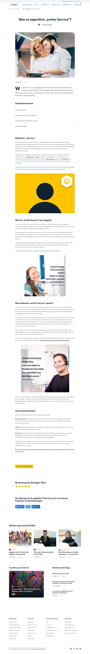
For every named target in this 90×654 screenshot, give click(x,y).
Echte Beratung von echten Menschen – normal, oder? (68, 553)
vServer (37, 157)
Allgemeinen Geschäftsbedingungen (37, 649)
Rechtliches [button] (68, 618)
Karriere (76, 1)
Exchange (65, 159)
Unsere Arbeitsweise (21, 126)
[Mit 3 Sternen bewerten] (22, 486)
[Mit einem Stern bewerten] (16, 486)
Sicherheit (55, 595)
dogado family (17, 9)
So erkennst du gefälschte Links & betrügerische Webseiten (62, 592)
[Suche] (75, 4)
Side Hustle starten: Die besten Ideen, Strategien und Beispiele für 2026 (63, 582)
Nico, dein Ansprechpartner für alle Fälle (44, 553)
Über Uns (72, 1)
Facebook (20, 506)
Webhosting (30, 157)
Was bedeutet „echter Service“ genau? (26, 121)
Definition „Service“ (21, 110)
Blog (80, 1)
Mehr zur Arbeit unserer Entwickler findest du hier (55, 340)
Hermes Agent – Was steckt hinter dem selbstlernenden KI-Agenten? (26, 590)
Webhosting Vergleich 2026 (60, 573)
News (13, 594)
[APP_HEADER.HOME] (13, 5)
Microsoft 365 (50, 159)
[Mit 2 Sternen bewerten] (19, 486)
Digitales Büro (56, 576)
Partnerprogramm (65, 1)
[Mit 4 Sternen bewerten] (25, 486)
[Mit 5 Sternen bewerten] (28, 486)
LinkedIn (37, 506)
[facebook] (77, 648)
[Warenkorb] (80, 4)
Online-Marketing (56, 585)
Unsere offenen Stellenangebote (24, 466)
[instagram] (74, 648)
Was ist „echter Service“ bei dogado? (26, 115)
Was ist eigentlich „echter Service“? (30, 9)
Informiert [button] (31, 618)
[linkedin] (70, 648)
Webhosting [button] (12, 618)
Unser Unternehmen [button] (52, 618)
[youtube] (80, 648)
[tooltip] (77, 4)
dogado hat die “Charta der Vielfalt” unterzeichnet (19, 553)
